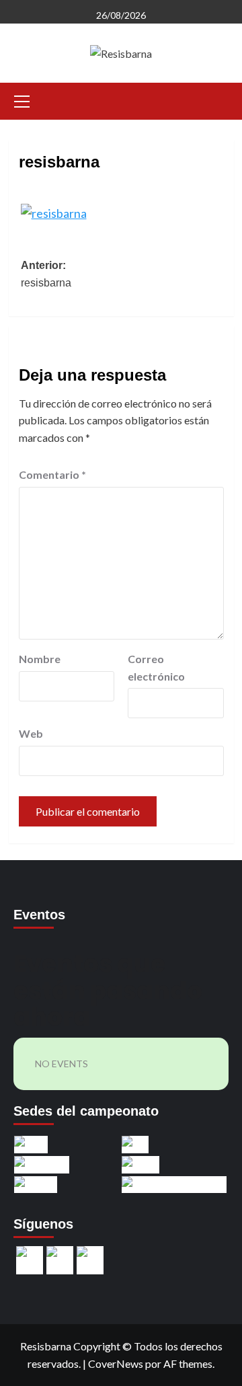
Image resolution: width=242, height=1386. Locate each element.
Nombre (40, 658)
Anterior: (46, 274)
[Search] (218, 99)
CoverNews (115, 1363)
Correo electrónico (156, 667)
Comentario (52, 474)
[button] (22, 99)
